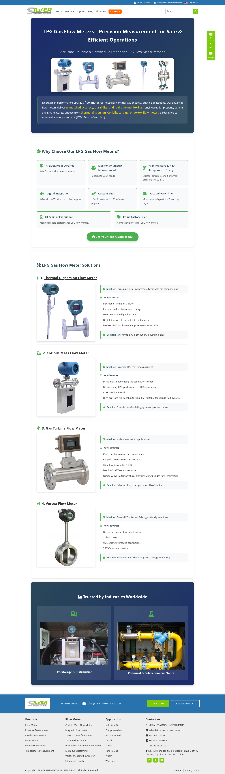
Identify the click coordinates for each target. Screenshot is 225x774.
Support (81, 11)
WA (209, 48)
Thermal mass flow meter (78, 735)
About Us (101, 11)
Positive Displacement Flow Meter (83, 745)
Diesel (108, 740)
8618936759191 (70, 703)
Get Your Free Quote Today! (114, 237)
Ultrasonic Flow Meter (77, 761)
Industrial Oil (112, 725)
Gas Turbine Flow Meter (66, 428)
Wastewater (111, 761)
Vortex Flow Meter (61, 503)
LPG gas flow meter (86, 102)
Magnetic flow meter (76, 730)
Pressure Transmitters (36, 730)
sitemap (178, 770)
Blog (90, 11)
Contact (115, 11)
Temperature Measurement (39, 750)
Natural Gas (111, 750)
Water (108, 755)
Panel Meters (32, 740)
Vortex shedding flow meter (80, 755)
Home (58, 11)
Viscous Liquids (113, 735)
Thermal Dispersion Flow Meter (70, 277)
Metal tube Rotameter (76, 750)
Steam (108, 745)
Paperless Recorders (36, 745)
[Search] (195, 11)
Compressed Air (113, 730)
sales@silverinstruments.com (169, 2)
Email (210, 36)
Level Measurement (35, 735)
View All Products (185, 703)
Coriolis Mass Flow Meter (68, 353)
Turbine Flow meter (75, 740)
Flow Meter (31, 725)
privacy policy (191, 770)
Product (69, 11)
